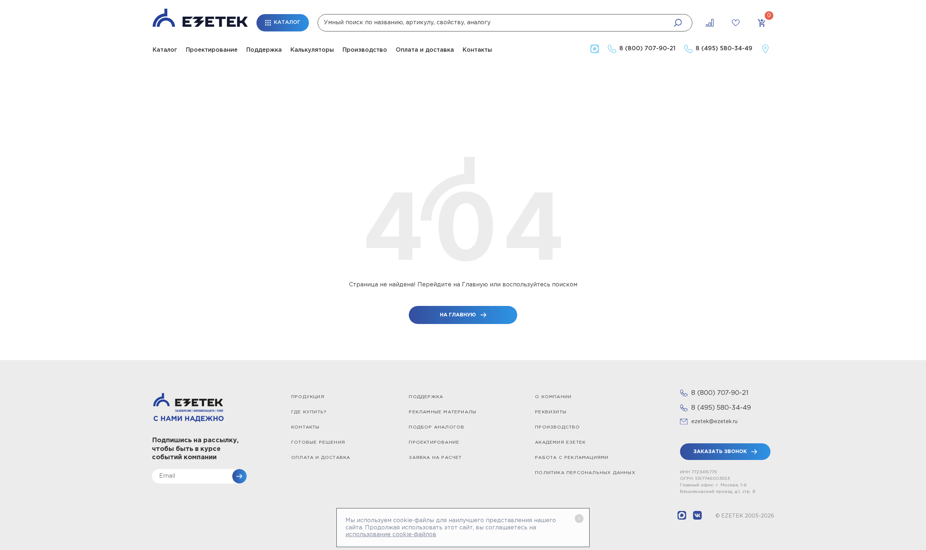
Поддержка (264, 50)
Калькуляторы (312, 50)
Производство (365, 50)
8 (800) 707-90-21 (719, 393)
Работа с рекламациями (571, 458)
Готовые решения (318, 442)
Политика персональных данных (585, 473)
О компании (553, 397)
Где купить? (309, 412)
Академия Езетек (560, 442)
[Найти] (678, 22)
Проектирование (212, 50)
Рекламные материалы (442, 412)
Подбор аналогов (436, 427)
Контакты (477, 50)
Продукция (307, 397)
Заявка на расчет (435, 458)
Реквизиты (550, 412)
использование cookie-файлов (390, 534)
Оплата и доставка (425, 50)
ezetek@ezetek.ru (714, 421)
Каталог (165, 50)
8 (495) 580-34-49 (721, 408)
